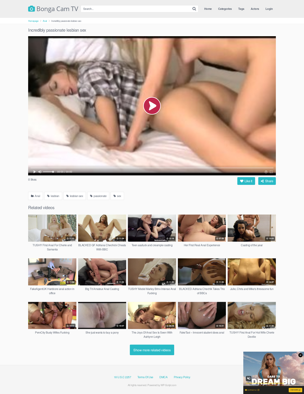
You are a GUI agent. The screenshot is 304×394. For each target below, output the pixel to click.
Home (208, 9)
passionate (100, 196)
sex (118, 196)
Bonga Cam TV (56, 9)
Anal (45, 20)
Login (269, 9)
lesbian (54, 196)
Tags (241, 9)
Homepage (33, 20)
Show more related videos (152, 349)
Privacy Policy (182, 377)
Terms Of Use (145, 377)
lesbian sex (76, 196)
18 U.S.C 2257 (122, 377)
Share (268, 181)
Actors (255, 9)
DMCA (163, 377)
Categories (225, 9)
